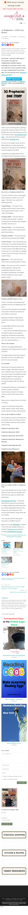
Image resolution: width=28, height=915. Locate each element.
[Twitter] (5, 45)
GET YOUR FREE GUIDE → (14, 9)
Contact (3, 898)
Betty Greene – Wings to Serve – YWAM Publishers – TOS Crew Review (18, 550)
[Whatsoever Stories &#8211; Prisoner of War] (6, 560)
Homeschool (22, 36)
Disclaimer (8, 898)
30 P (16, 135)
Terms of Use (15, 899)
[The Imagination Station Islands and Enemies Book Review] (6, 545)
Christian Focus (6, 81)
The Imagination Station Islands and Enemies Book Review (6, 550)
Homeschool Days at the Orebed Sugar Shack (14, 655)
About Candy (13, 898)
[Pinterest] (8, 45)
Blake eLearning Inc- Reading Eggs (14, 699)
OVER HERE (16, 524)
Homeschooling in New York (14, 743)
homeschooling (10, 579)
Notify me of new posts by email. (10, 779)
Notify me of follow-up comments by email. (12, 776)
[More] (13, 45)
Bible (5, 578)
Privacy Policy (22, 898)
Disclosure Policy (9, 899)
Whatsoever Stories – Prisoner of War (5, 564)
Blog (18, 898)
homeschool (4, 579)
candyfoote (5, 36)
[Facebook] (3, 45)
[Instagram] (10, 45)
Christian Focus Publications (19, 578)
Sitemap (20, 899)
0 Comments (6, 38)
